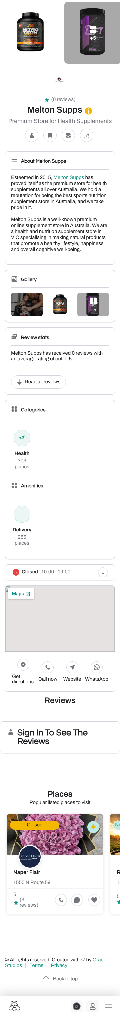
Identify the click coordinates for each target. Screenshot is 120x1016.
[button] (108, 1006)
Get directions (23, 679)
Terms (37, 965)
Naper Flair (26, 872)
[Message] (68, 135)
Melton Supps (68, 177)
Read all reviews (43, 382)
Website (72, 679)
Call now (47, 679)
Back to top (65, 979)
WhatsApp (96, 679)
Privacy (59, 965)
